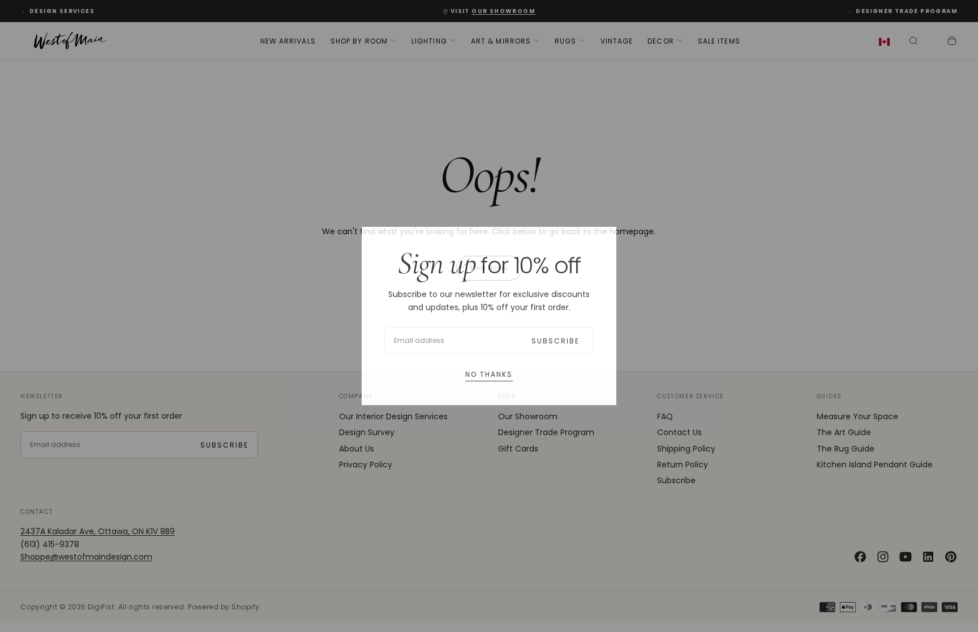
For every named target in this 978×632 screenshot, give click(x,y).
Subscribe (555, 341)
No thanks (489, 374)
